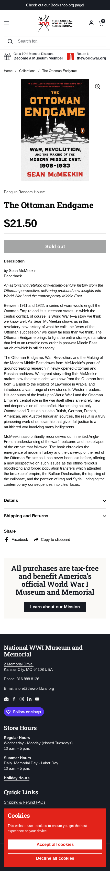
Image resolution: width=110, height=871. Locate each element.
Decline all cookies (55, 858)
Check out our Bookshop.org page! (55, 5)
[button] (101, 23)
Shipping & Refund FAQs (25, 802)
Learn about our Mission (55, 606)
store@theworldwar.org (34, 688)
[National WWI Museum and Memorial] (55, 23)
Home (8, 71)
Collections (27, 71)
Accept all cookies (55, 844)
